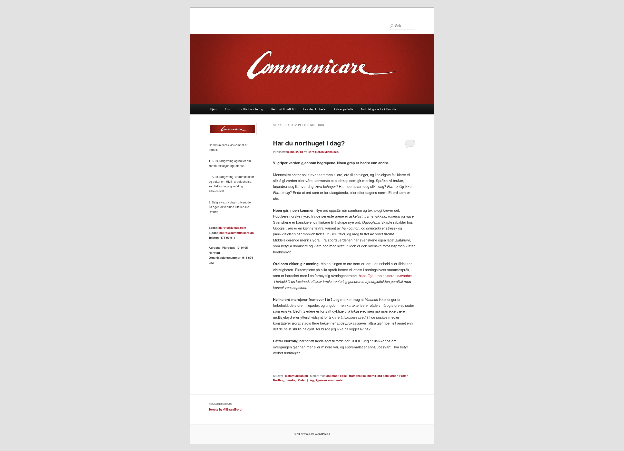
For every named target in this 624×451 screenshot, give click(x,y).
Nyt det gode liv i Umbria (378, 109)
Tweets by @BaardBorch (226, 409)
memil (371, 376)
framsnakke (357, 376)
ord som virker (387, 376)
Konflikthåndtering (250, 109)
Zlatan (302, 380)
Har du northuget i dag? (309, 142)
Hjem (213, 109)
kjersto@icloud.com (232, 227)
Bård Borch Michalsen (323, 152)
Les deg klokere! (314, 109)
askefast (332, 376)
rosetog (291, 380)
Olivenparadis (343, 109)
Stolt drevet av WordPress (312, 434)
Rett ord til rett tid (283, 109)
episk (344, 376)
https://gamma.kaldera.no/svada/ (385, 275)
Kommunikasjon (296, 376)
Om (227, 109)
